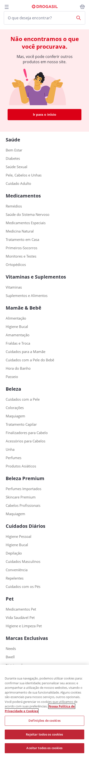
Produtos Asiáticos (21, 466)
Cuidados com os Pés (23, 586)
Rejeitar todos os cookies (44, 734)
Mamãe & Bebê (23, 308)
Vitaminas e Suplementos (36, 277)
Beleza (13, 389)
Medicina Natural (20, 231)
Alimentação (16, 318)
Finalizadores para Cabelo (27, 433)
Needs (11, 648)
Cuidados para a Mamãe (25, 351)
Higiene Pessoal (18, 536)
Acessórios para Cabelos (25, 441)
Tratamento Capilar (21, 424)
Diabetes (13, 158)
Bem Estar (14, 150)
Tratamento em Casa (22, 239)
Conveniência (17, 570)
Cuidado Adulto (18, 183)
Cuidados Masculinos (23, 561)
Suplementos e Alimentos (26, 295)
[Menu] (6, 7)
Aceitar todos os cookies (44, 748)
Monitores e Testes (21, 256)
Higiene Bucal (17, 326)
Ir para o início (44, 114)
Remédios (14, 206)
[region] (44, 711)
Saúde (13, 139)
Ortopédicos (16, 264)
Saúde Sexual (16, 167)
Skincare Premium (21, 497)
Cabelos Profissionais (23, 505)
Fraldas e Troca (18, 343)
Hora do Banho (18, 368)
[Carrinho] (82, 7)
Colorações (15, 408)
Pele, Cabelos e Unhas (24, 175)
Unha (10, 449)
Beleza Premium (25, 478)
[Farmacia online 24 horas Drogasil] (45, 6)
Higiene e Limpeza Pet (24, 626)
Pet (10, 599)
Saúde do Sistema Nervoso (27, 214)
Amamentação (17, 335)
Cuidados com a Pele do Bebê (30, 360)
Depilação (14, 553)
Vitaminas (14, 287)
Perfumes (13, 458)
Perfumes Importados (23, 489)
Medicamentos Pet (21, 609)
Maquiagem (15, 416)
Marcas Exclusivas (27, 638)
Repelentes (14, 578)
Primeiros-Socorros (21, 248)
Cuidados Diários (25, 526)
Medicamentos (23, 195)
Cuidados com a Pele (23, 399)
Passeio (12, 376)
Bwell (10, 657)
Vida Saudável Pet (20, 617)
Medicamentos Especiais (26, 223)
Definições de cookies (44, 720)
